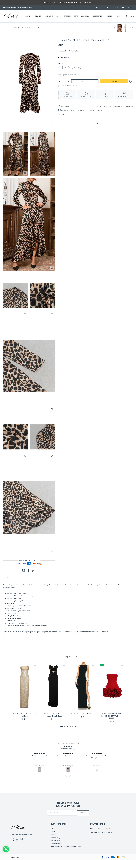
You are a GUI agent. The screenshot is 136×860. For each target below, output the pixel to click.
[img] (68, 746)
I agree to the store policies (69, 85)
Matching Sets (74, 51)
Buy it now (114, 81)
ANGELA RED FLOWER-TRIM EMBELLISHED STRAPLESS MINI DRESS (111, 716)
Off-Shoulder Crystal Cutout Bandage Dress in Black (53, 715)
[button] (62, 726)
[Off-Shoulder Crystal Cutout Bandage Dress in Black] (53, 686)
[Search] (127, 16)
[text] (68, 605)
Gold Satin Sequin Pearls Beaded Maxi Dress (24, 715)
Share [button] (62, 114)
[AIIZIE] (10, 16)
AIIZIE (18, 857)
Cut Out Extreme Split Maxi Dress (82, 714)
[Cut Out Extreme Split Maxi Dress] (82, 686)
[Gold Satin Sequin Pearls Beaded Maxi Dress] (24, 686)
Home (5, 28)
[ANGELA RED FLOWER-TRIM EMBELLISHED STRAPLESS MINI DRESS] (111, 686)
